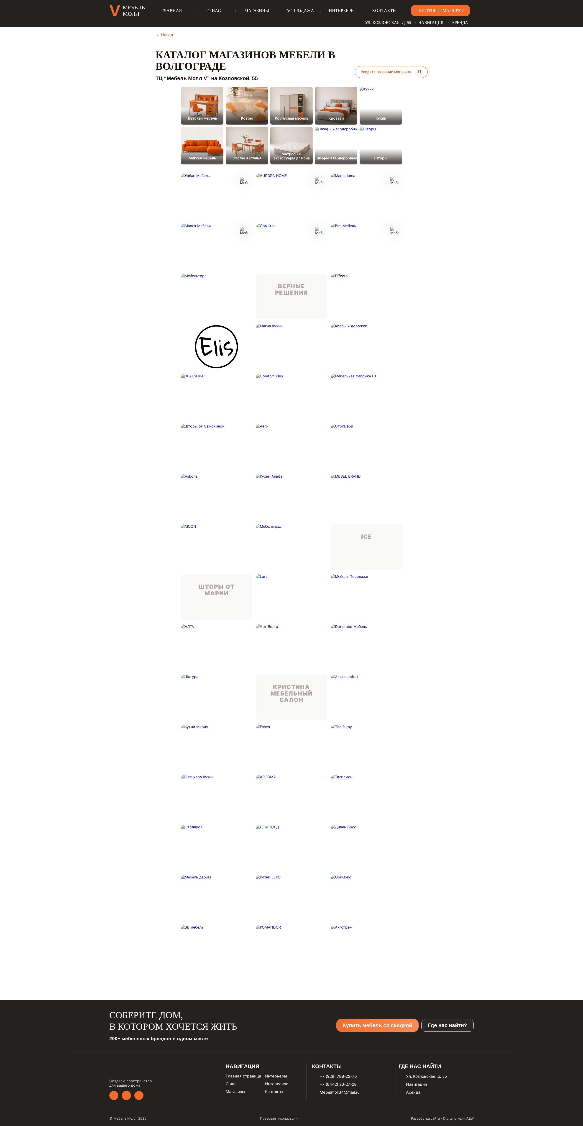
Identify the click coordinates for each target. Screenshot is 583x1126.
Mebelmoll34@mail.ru (340, 1092)
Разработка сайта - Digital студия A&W (442, 1119)
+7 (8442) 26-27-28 (338, 1084)
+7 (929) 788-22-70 (338, 1076)
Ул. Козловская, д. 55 (388, 22)
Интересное (276, 1083)
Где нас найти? (447, 1025)
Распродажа (299, 10)
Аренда (460, 22)
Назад (167, 34)
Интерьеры (342, 10)
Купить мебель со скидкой (377, 1025)
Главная (171, 10)
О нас (214, 10)
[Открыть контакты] (571, 1108)
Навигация (430, 22)
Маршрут (537, 1121)
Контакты (384, 10)
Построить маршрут (440, 10)
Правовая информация (278, 1119)
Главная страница (243, 1076)
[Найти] (420, 72)
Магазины (256, 10)
